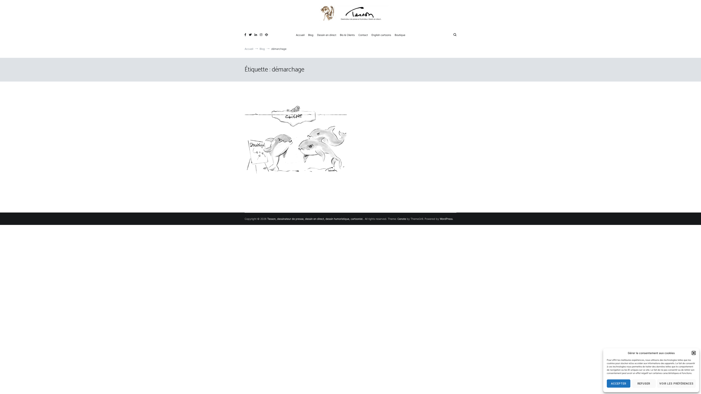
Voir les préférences (676, 383)
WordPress (446, 218)
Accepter (618, 383)
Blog (310, 34)
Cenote (401, 218)
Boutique (400, 34)
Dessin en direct (326, 34)
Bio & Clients (347, 34)
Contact (363, 34)
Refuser (643, 383)
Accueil (300, 34)
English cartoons (381, 34)
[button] (694, 353)
